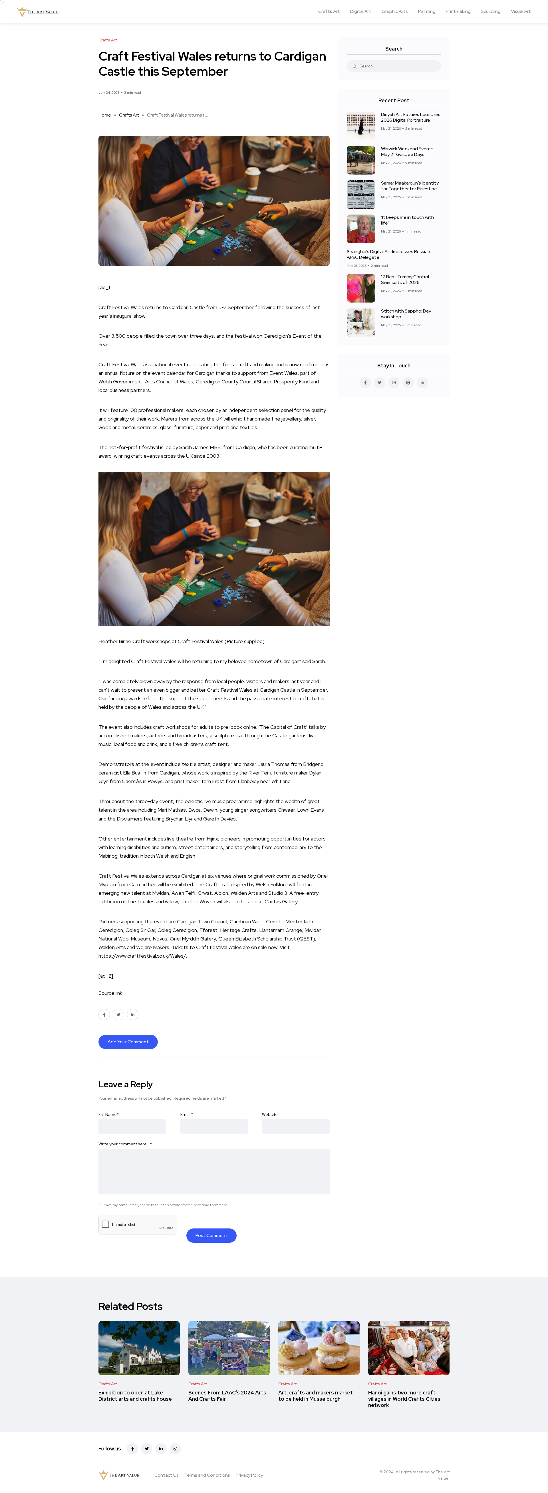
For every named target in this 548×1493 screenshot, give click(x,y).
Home (104, 115)
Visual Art (521, 11)
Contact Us (166, 1475)
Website (270, 1114)
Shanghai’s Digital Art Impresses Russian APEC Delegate (388, 254)
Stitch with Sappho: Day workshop (406, 314)
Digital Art (360, 11)
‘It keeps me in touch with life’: (407, 220)
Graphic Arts (395, 11)
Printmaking (458, 11)
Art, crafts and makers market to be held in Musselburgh (315, 1395)
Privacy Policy (249, 1475)
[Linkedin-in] (161, 1448)
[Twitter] (146, 1448)
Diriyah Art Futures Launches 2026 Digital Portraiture (410, 117)
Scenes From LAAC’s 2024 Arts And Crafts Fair (227, 1395)
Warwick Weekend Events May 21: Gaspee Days (407, 151)
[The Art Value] (37, 11)
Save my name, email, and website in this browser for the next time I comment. (166, 1205)
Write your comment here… (125, 1143)
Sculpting (491, 11)
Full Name (108, 1114)
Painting (427, 11)
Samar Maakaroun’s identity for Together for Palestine (410, 186)
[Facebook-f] (132, 1448)
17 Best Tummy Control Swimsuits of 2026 (405, 279)
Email (186, 1114)
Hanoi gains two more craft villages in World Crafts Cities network (404, 1399)
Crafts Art (329, 11)
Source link (110, 993)
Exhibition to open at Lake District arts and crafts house (135, 1395)
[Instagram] (175, 1448)
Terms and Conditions (207, 1475)
